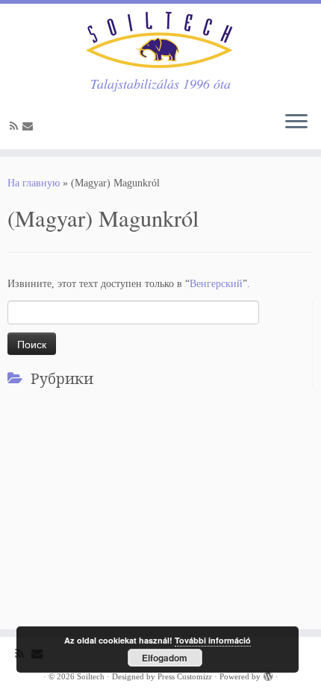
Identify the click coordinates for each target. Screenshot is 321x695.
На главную (33, 183)
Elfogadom (164, 657)
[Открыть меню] (296, 122)
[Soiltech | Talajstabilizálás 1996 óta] (160, 40)
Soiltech (91, 676)
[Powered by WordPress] (268, 674)
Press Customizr (185, 676)
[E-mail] (29, 126)
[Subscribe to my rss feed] (16, 126)
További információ (213, 640)
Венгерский (216, 283)
